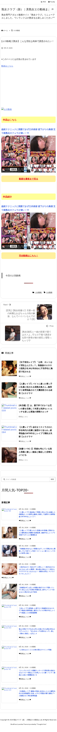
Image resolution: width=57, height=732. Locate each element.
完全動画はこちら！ (28, 255)
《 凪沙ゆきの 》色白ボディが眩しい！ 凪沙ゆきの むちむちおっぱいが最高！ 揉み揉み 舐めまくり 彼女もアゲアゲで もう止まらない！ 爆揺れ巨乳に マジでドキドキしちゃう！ (37, 570)
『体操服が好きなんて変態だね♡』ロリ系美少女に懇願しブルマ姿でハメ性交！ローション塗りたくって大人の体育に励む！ (37, 551)
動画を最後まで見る (28, 178)
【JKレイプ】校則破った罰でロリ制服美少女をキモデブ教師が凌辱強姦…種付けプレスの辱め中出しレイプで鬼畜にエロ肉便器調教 (37, 610)
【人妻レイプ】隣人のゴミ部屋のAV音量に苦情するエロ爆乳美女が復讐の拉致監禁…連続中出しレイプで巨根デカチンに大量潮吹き (37, 532)
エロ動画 (16, 30)
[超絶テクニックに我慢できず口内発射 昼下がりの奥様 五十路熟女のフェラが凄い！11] (28, 154)
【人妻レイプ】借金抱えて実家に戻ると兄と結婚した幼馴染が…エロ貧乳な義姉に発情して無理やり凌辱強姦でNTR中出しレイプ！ (37, 514)
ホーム (5, 30)
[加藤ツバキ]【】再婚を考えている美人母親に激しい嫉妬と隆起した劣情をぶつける (35, 452)
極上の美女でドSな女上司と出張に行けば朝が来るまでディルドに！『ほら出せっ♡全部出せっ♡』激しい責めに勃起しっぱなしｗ (37, 631)
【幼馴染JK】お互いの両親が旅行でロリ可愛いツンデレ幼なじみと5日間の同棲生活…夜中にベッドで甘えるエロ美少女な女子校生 (37, 590)
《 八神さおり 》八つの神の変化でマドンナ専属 (35, 650)
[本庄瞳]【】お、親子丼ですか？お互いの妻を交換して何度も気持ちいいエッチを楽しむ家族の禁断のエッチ (35, 408)
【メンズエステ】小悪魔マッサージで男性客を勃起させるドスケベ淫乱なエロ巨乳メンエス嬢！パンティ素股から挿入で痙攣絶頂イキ (37, 672)
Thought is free (41, 724)
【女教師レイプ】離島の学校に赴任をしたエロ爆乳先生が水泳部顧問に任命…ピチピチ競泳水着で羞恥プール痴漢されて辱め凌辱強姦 (37, 693)
